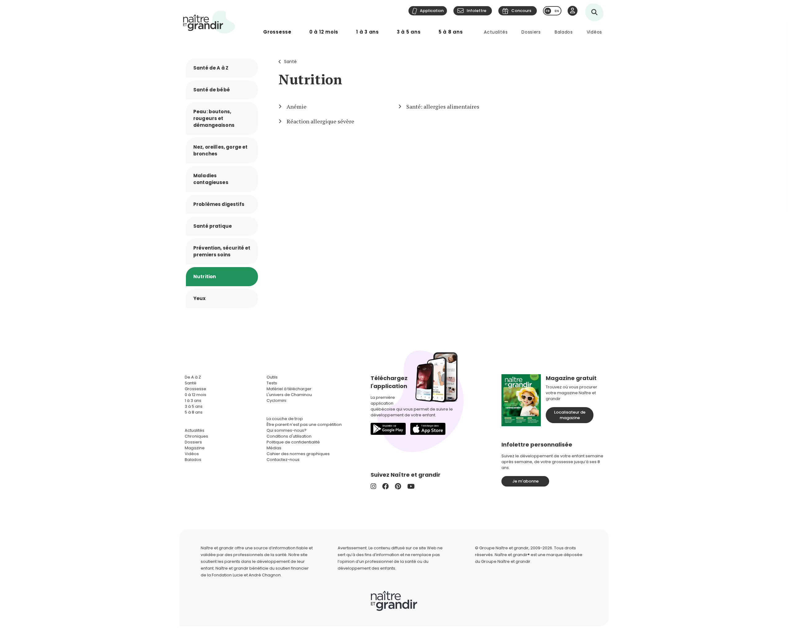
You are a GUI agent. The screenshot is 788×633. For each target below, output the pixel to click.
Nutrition (204, 276)
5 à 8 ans (451, 32)
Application (432, 11)
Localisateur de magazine (569, 415)
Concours (521, 11)
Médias (274, 448)
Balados (564, 32)
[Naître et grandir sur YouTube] (411, 486)
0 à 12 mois (323, 32)
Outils (272, 377)
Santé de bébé (211, 89)
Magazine (195, 448)
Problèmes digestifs (218, 204)
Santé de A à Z (210, 68)
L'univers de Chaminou (289, 395)
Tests (272, 383)
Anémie (297, 106)
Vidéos (594, 32)
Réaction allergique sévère (320, 121)
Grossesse (277, 32)
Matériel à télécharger (289, 389)
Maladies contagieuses (210, 179)
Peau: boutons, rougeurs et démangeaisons (214, 118)
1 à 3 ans (367, 32)
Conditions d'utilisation (289, 436)
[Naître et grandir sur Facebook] (385, 486)
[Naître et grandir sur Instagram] (373, 486)
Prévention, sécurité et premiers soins (221, 251)
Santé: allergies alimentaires (442, 106)
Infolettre (476, 11)
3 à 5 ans (409, 32)
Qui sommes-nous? (287, 430)
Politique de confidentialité (293, 442)
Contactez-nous (283, 460)
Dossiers (531, 32)
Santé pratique (212, 226)
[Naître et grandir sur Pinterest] (398, 486)
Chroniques (196, 436)
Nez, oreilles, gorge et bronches (220, 150)
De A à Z (193, 377)
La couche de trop (285, 419)
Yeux (199, 298)
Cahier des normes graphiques (298, 454)
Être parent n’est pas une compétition (304, 424)
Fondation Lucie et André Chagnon (246, 575)
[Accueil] (209, 22)
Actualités (496, 32)
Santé (290, 61)
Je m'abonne (525, 481)
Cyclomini (276, 400)
